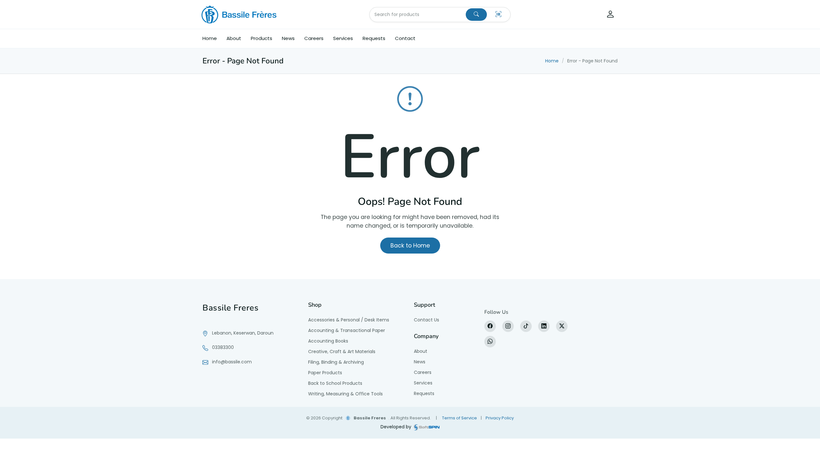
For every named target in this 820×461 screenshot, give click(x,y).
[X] (562, 326)
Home (209, 38)
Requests (374, 38)
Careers (314, 38)
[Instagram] (508, 326)
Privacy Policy (500, 418)
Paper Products (325, 372)
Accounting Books (328, 341)
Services (343, 38)
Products (261, 38)
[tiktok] (526, 326)
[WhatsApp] (490, 341)
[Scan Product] (498, 14)
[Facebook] (490, 326)
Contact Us (426, 320)
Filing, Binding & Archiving (336, 362)
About (233, 38)
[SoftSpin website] (426, 427)
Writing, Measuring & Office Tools (345, 394)
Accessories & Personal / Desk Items (348, 320)
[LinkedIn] (544, 326)
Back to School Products (335, 383)
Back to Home (410, 245)
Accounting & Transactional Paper (346, 330)
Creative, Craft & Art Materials (341, 351)
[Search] (476, 14)
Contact (405, 38)
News (288, 38)
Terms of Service (459, 418)
